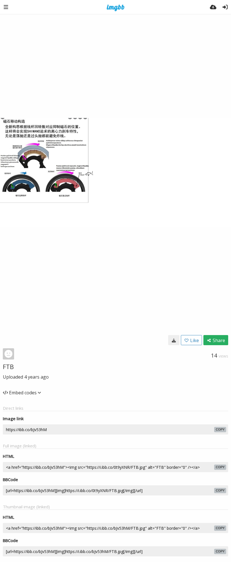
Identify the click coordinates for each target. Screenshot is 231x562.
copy (220, 429)
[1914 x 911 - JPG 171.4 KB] (173, 340)
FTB (8, 366)
